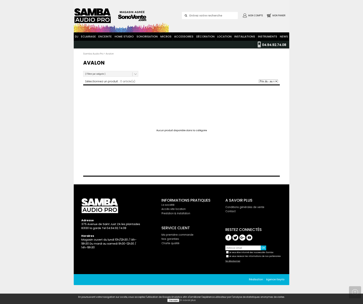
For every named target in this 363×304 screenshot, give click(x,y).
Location (224, 36)
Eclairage (88, 36)
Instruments (267, 36)
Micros (165, 36)
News (284, 36)
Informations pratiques (185, 200)
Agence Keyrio (275, 279)
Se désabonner (232, 261)
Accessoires (183, 36)
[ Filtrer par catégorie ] (95, 73)
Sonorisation (147, 36)
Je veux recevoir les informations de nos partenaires (255, 256)
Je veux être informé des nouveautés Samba (251, 252)
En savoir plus (188, 300)
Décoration (205, 36)
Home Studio (124, 36)
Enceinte (105, 36)
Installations (244, 36)
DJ (76, 36)
